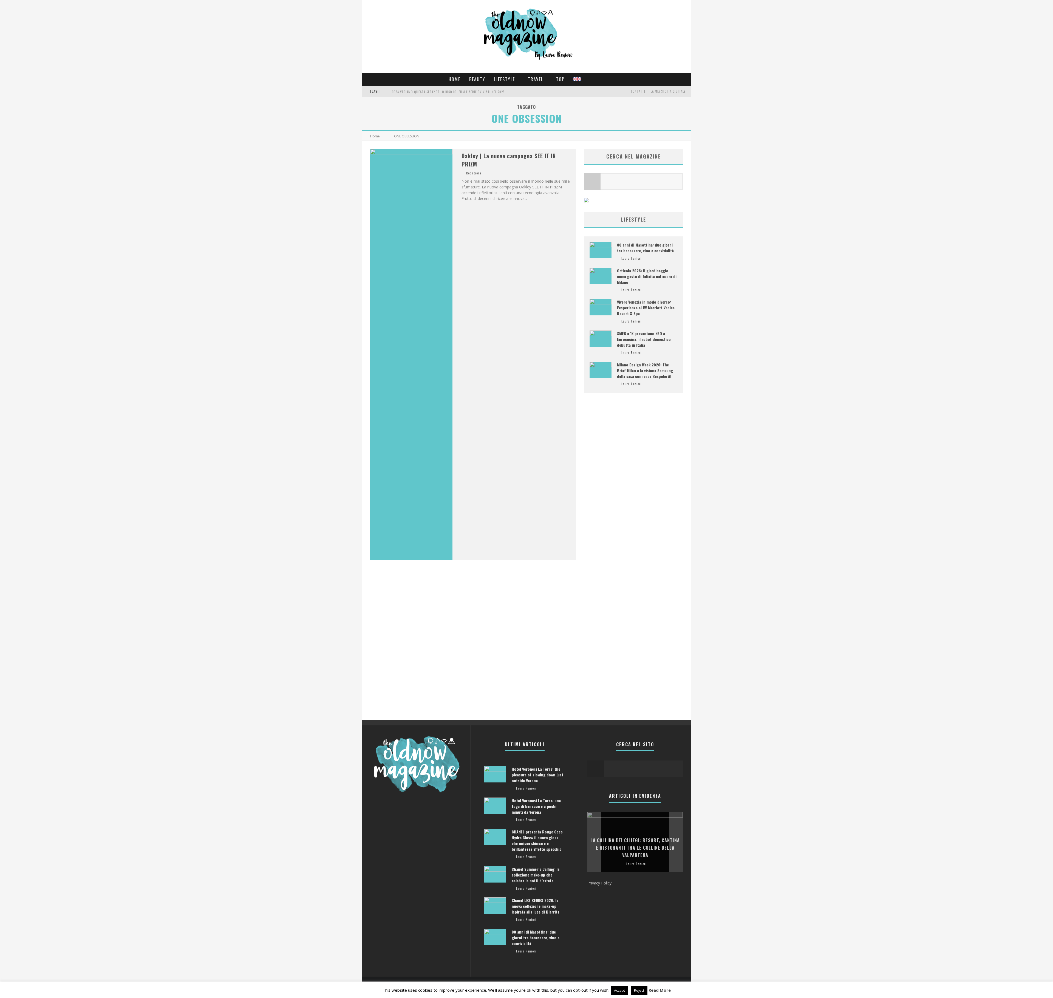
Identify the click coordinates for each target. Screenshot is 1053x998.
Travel (535, 79)
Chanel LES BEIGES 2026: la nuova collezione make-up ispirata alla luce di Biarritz (535, 906)
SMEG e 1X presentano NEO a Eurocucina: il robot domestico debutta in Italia (644, 339)
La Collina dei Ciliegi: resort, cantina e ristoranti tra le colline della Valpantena (635, 847)
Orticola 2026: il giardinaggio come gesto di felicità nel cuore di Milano (646, 276)
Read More (660, 990)
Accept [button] (619, 990)
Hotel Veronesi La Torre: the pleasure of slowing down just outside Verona (537, 774)
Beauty (477, 79)
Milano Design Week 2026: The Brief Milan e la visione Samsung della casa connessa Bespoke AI (645, 370)
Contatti (638, 91)
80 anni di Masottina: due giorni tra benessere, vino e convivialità (645, 247)
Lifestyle (504, 79)
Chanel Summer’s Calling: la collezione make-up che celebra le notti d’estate (535, 874)
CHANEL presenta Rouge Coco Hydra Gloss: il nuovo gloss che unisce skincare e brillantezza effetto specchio (537, 840)
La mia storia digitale (668, 91)
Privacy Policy (599, 883)
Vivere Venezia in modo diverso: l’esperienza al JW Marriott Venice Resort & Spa (646, 307)
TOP (560, 79)
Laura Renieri (631, 258)
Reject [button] (639, 990)
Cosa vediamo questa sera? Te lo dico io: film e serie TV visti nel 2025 (448, 92)
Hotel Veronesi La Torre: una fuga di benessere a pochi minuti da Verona (536, 806)
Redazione (474, 173)
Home (454, 79)
